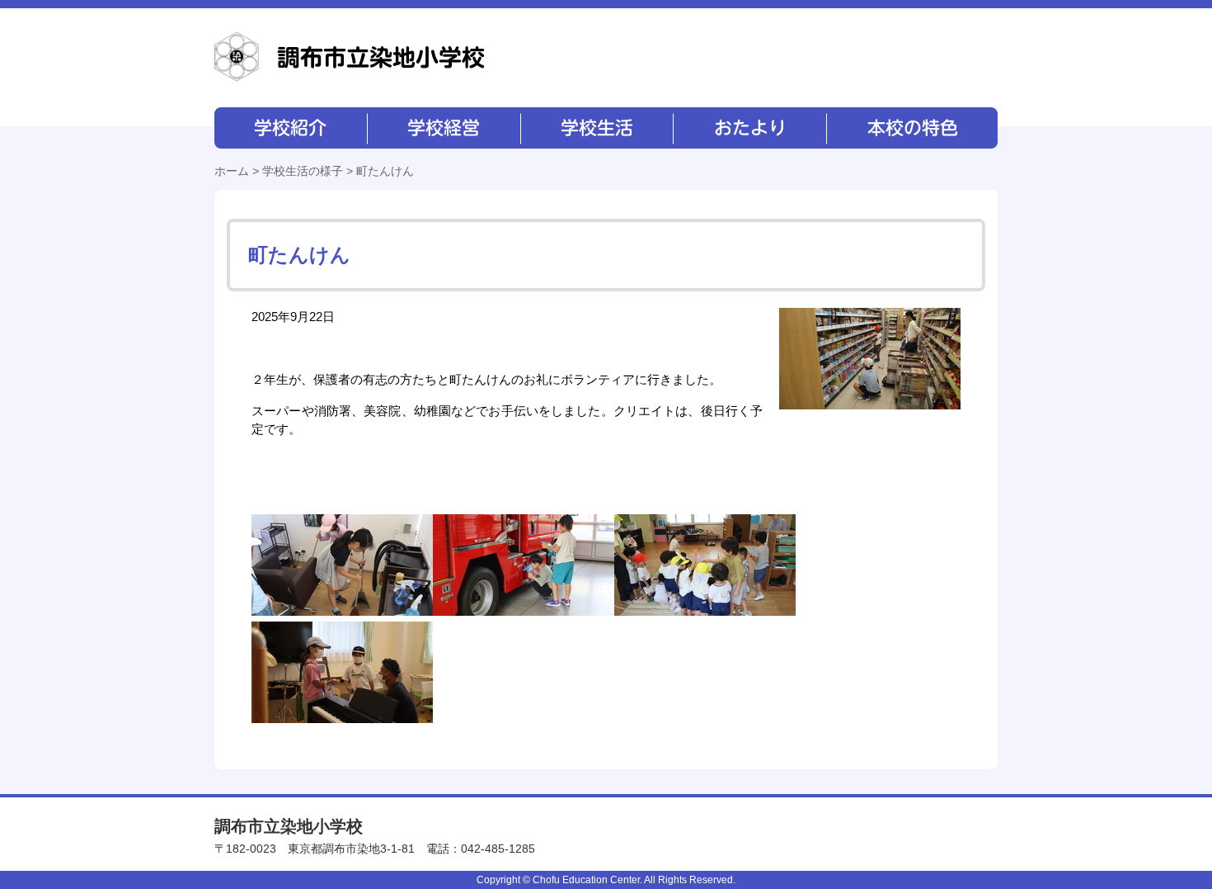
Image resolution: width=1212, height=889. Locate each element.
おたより (748, 128)
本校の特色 (911, 128)
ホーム (231, 170)
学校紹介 (290, 128)
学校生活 (595, 128)
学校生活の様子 (302, 170)
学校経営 (443, 128)
